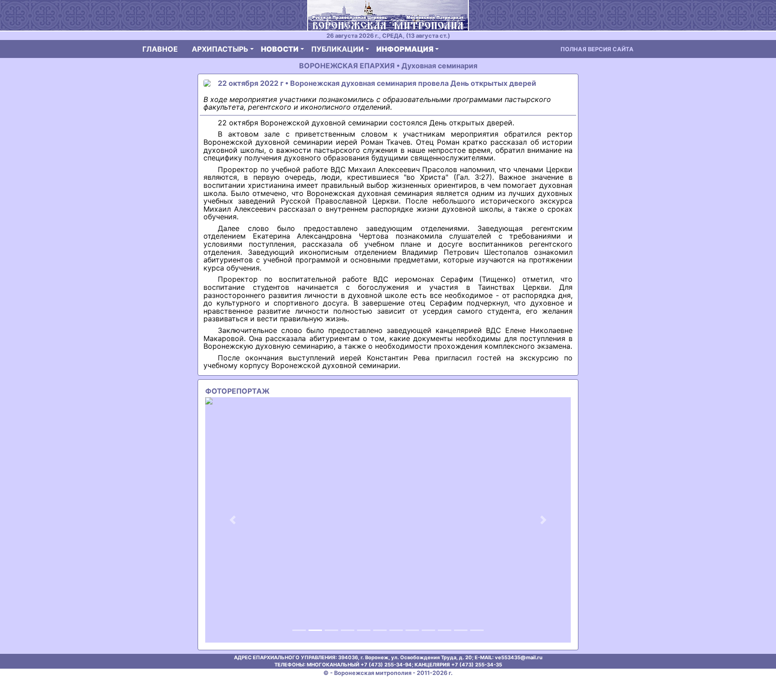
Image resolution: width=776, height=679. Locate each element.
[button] (232, 519)
